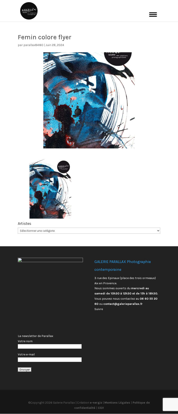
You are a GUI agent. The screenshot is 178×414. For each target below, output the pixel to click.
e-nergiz (96, 402)
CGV (100, 408)
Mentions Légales (117, 402)
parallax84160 (33, 45)
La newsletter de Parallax (35, 336)
